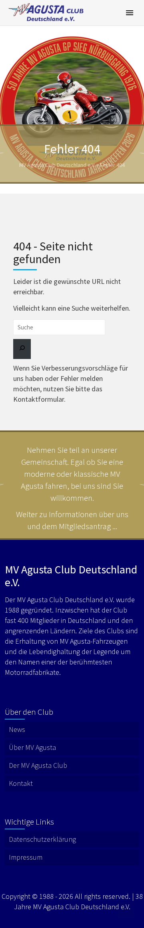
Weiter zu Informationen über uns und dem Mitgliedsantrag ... (72, 520)
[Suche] (22, 349)
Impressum (25, 857)
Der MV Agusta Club (38, 765)
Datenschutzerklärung (42, 839)
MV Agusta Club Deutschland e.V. (57, 165)
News (17, 729)
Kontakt (21, 783)
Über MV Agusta (32, 747)
